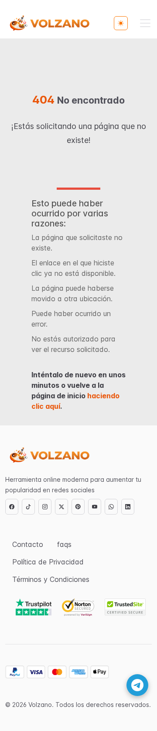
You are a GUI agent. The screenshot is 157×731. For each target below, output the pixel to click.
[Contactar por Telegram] (137, 685)
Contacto (27, 544)
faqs (64, 544)
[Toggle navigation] (145, 23)
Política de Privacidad (48, 561)
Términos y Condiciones (50, 579)
